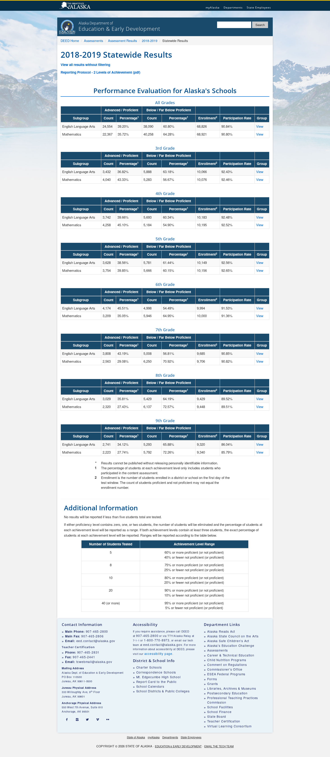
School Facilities (220, 707)
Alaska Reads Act (221, 631)
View (259, 126)
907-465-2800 (97, 631)
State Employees (259, 7)
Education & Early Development (178, 746)
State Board (216, 716)
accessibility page (158, 653)
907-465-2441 (84, 657)
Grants (212, 683)
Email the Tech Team (219, 746)
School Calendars (150, 686)
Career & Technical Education (230, 655)
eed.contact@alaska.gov (95, 641)
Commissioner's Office (224, 669)
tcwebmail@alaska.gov (94, 661)
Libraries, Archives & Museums (231, 688)
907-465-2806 (92, 636)
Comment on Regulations (227, 664)
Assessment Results (122, 40)
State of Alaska (75, 6)
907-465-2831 (88, 652)
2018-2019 (149, 40)
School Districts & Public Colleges (163, 691)
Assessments (93, 40)
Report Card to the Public (156, 681)
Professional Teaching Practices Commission (232, 700)
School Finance (219, 711)
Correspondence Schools (156, 672)
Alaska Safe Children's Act (228, 641)
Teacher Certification (223, 721)
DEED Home (70, 40)
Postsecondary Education (227, 693)
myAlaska (213, 7)
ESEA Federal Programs (226, 674)
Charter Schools (149, 667)
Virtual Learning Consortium (229, 726)
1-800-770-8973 (156, 640)
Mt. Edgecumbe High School (158, 677)
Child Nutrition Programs (226, 660)
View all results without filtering (85, 64)
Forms (212, 679)
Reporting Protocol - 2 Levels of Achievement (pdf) (100, 72)
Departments (233, 7)
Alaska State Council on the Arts (233, 636)
